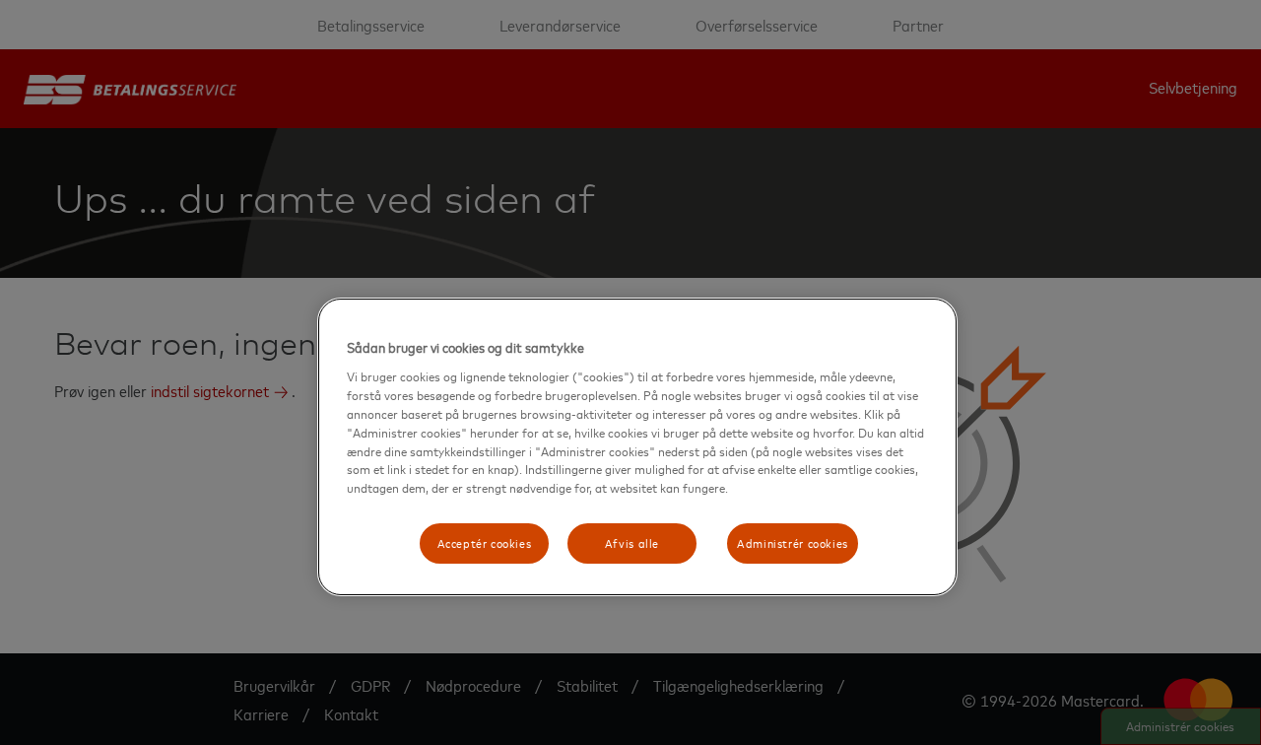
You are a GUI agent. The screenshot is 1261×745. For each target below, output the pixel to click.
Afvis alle (632, 543)
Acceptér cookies (484, 543)
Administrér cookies (792, 543)
